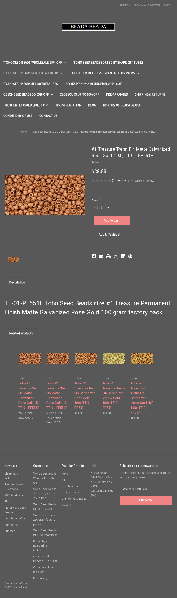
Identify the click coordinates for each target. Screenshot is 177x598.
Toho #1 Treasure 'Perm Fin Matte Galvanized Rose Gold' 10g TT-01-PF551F (57, 395)
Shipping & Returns (150, 94)
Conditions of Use (17, 116)
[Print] (108, 256)
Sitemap (10, 531)
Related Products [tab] (21, 333)
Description (17, 282)
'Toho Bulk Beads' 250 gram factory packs (102, 73)
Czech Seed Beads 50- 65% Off (26, 94)
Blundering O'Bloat (74, 498)
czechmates (70, 486)
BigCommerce (25, 583)
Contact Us (48, 116)
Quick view (29, 354)
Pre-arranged (117, 94)
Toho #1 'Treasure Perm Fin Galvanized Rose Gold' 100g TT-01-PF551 (85, 395)
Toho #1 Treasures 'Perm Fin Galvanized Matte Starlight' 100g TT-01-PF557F (142, 397)
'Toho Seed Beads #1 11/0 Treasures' (30, 84)
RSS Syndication (68, 105)
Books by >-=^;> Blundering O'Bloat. (93, 84)
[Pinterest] (130, 256)
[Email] (101, 256)
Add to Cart (30, 362)
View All (67, 505)
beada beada (70, 492)
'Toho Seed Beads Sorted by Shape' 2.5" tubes (108, 62)
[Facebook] (94, 256)
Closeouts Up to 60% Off (79, 94)
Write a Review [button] (144, 181)
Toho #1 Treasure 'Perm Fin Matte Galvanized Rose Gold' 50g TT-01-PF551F (29, 395)
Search (124, 5)
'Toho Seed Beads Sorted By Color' (30, 73)
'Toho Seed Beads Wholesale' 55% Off (32, 62)
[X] (116, 256)
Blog (92, 105)
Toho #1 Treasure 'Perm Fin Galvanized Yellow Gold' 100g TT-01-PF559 (114, 395)
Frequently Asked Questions (26, 105)
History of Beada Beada (121, 105)
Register (154, 5)
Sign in (138, 5)
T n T (65, 480)
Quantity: (97, 200)
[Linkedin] (123, 256)
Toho (65, 473)
